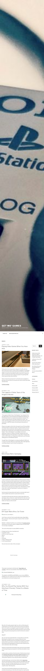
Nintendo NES (34, 385)
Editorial (33, 379)
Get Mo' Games (11, 325)
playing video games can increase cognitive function (15, 654)
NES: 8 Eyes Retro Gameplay (11, 454)
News (33, 383)
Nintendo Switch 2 (35, 392)
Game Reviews (35, 381)
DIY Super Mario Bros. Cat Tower (13, 511)
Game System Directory (13, 333)
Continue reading (5, 384)
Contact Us (5, 333)
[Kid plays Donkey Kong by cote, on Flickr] (16, 608)
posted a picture (26, 522)
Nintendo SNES (35, 387)
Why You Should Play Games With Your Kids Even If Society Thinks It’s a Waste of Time (15, 588)
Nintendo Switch (35, 390)
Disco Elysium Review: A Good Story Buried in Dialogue (36, 367)
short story (25, 660)
